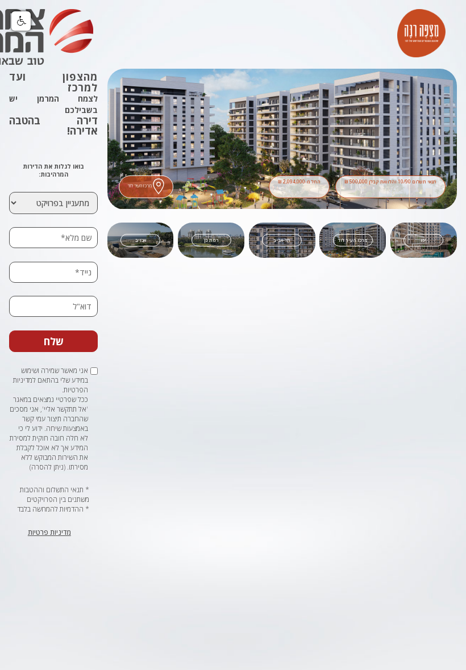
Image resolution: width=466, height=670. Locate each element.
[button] (21, 21)
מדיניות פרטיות (49, 532)
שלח (54, 341)
